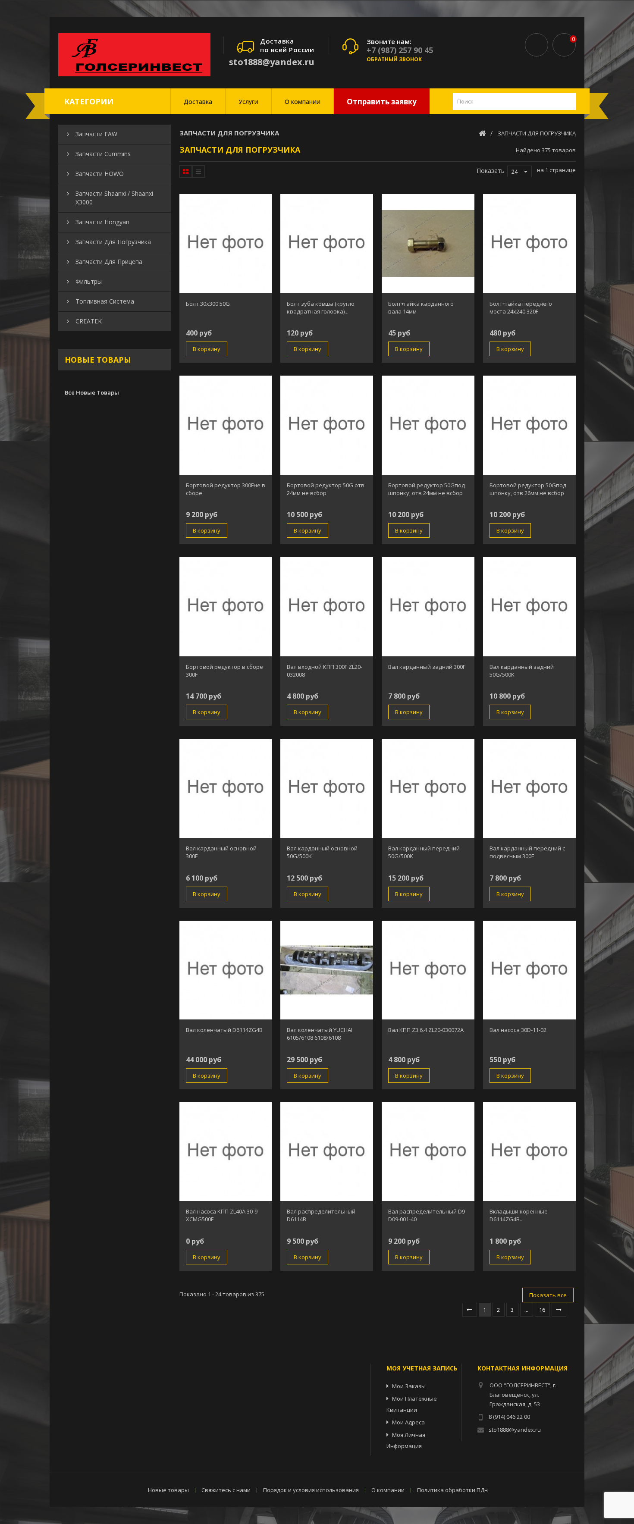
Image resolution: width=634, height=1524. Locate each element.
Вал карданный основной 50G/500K (322, 852)
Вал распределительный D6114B (321, 1215)
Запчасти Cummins (103, 154)
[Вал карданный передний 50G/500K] (428, 788)
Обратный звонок (394, 59)
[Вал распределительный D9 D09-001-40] (428, 1151)
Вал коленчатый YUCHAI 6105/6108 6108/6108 (319, 1033)
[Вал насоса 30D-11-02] (529, 970)
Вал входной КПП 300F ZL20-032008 (324, 670)
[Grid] (185, 171)
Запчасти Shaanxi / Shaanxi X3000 (114, 197)
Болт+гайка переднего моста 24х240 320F (521, 307)
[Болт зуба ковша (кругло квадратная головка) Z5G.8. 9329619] (326, 243)
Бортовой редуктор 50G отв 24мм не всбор (325, 489)
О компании (302, 101)
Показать (491, 170)
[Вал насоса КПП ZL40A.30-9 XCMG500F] (225, 1151)
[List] (198, 171)
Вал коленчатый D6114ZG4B (224, 1030)
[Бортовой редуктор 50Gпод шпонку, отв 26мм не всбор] (529, 425)
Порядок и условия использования (311, 1490)
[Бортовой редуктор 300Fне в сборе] (225, 425)
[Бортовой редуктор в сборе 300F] (225, 606)
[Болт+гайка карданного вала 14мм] (428, 243)
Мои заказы (409, 1386)
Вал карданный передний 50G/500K (424, 852)
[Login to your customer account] (536, 44)
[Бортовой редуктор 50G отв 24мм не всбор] (326, 425)
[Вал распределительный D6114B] (326, 1151)
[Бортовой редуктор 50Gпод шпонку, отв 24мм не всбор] (428, 425)
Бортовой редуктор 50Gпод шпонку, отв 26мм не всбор (528, 489)
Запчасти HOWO (99, 173)
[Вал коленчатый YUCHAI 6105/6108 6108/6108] (326, 970)
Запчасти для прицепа (108, 261)
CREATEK (88, 321)
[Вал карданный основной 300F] (225, 788)
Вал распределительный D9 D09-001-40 (426, 1215)
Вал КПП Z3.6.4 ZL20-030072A (426, 1030)
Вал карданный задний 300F (426, 667)
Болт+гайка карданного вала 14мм (421, 307)
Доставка (198, 101)
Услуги (248, 101)
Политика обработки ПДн (452, 1490)
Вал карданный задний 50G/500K (522, 670)
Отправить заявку (382, 102)
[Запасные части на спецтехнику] (134, 54)
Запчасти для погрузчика (113, 242)
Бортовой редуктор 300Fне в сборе (225, 489)
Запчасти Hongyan (102, 222)
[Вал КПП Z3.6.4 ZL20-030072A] (428, 970)
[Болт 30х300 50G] (225, 243)
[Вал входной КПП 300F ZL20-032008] (326, 606)
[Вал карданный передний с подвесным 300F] (529, 788)
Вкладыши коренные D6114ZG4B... (519, 1215)
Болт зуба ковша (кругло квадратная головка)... (321, 307)
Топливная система (104, 301)
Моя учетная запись (422, 1368)
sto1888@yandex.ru (271, 62)
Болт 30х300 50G (208, 303)
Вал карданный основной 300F (221, 852)
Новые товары (98, 359)
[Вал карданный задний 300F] (428, 606)
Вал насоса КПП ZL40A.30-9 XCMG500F (221, 1215)
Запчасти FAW (96, 134)
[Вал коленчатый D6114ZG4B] (225, 970)
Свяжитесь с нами (226, 1490)
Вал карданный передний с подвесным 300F (527, 852)
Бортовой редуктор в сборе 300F (224, 670)
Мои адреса (408, 1422)
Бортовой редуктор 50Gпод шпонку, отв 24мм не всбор (426, 489)
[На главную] (482, 133)
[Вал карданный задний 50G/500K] (529, 606)
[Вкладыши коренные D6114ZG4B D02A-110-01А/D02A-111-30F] (529, 1151)
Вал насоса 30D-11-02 (518, 1030)
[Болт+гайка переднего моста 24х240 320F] (529, 243)
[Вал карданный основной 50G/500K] (326, 788)
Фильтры (88, 281)
